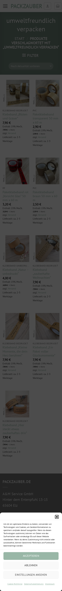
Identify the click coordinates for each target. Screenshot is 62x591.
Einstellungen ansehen (31, 574)
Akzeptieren (31, 555)
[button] (57, 517)
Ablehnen (31, 565)
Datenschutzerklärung (33, 584)
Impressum (50, 584)
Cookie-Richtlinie (14, 584)
